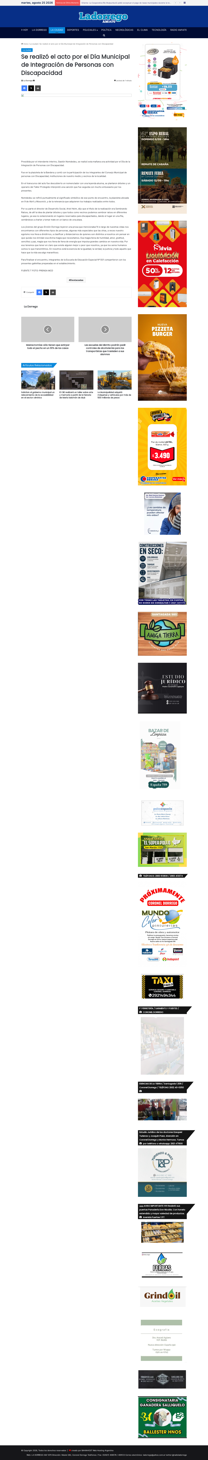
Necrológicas (124, 29)
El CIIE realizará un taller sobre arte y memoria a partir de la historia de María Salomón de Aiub (123, 3)
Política (106, 29)
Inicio (25, 44)
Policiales (89, 29)
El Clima (142, 29)
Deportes (73, 29)
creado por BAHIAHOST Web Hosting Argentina (92, 1450)
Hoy (25, 29)
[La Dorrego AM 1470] (104, 16)
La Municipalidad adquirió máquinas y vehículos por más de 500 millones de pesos (114, 395)
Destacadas (76, 280)
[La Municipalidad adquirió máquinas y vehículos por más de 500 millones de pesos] (115, 379)
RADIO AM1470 (178, 29)
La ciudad (57, 29)
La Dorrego (39, 29)
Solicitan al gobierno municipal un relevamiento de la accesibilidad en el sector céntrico (38, 395)
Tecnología (159, 29)
